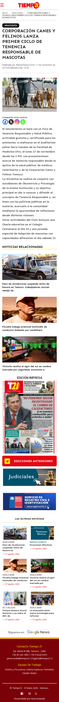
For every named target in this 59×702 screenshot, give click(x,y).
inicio (5, 13)
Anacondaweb (38, 698)
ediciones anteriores (33, 461)
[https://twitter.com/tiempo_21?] (37, 693)
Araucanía (17, 13)
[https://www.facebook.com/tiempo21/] (22, 693)
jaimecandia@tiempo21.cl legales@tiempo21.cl (29, 658)
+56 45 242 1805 (20, 654)
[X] (11, 122)
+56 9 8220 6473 (39, 654)
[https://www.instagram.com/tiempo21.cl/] (29, 693)
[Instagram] (17, 122)
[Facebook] (5, 122)
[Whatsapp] (23, 122)
